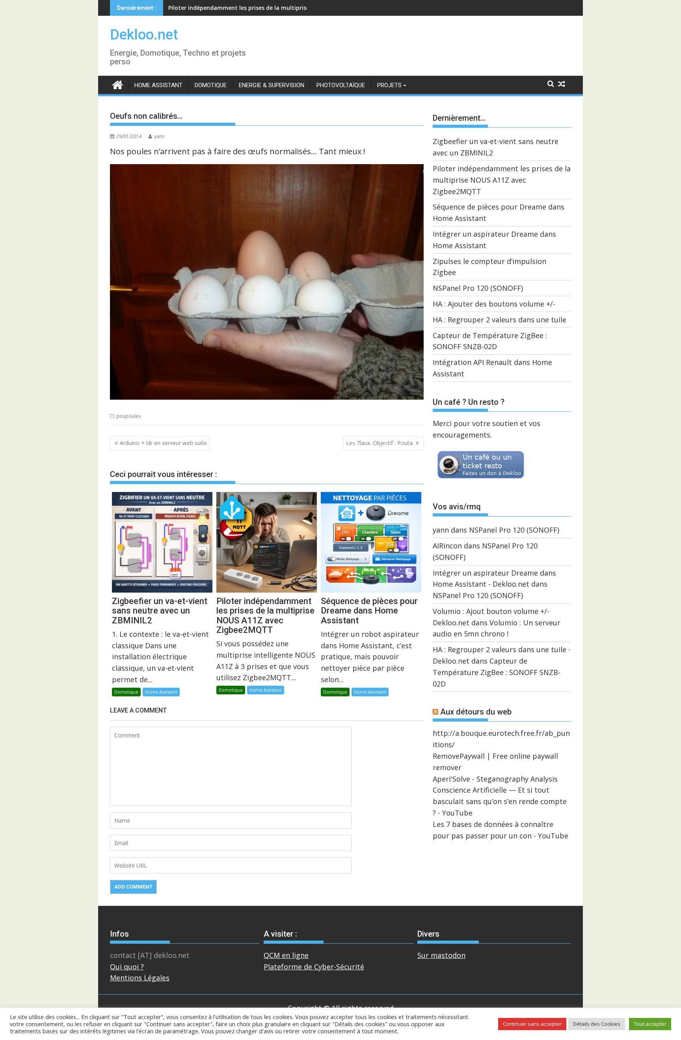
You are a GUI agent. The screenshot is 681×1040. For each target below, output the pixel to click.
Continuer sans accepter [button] (532, 1023)
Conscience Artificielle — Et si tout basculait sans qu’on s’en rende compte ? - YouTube (500, 801)
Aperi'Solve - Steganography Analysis (495, 779)
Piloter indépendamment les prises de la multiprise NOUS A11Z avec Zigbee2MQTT (502, 180)
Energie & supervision (271, 85)
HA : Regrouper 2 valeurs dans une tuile (499, 319)
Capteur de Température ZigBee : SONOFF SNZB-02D (496, 672)
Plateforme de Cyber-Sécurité (314, 966)
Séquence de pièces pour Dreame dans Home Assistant (243, 7)
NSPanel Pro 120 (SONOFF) (478, 288)
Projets (389, 85)
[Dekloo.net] (117, 84)
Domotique (211, 85)
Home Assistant (158, 85)
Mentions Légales (139, 977)
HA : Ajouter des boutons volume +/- (494, 304)
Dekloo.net (144, 34)
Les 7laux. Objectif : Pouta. (380, 443)
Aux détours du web (476, 711)
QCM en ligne (286, 955)
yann (159, 136)
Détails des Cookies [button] (596, 1023)
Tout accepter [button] (650, 1023)
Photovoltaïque (340, 85)
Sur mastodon (441, 955)
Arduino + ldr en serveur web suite (163, 443)
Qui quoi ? (127, 966)
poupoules (128, 416)
